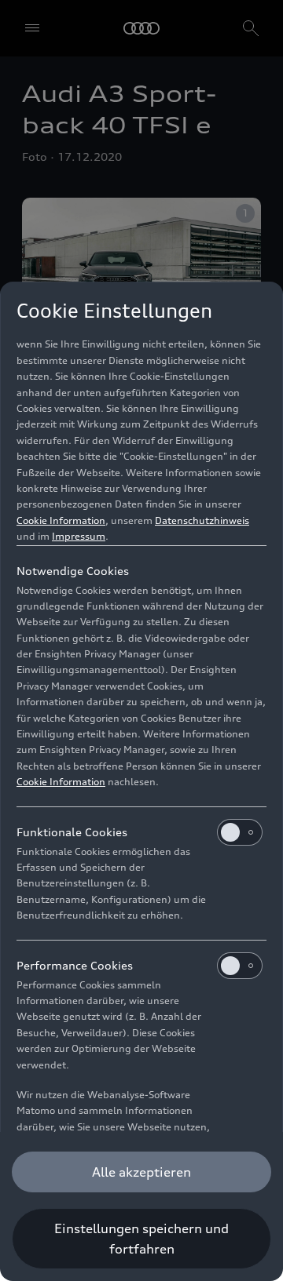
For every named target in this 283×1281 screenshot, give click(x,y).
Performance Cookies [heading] (75, 965)
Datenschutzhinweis (202, 520)
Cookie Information (61, 520)
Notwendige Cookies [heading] (73, 570)
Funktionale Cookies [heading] (72, 832)
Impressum (78, 536)
